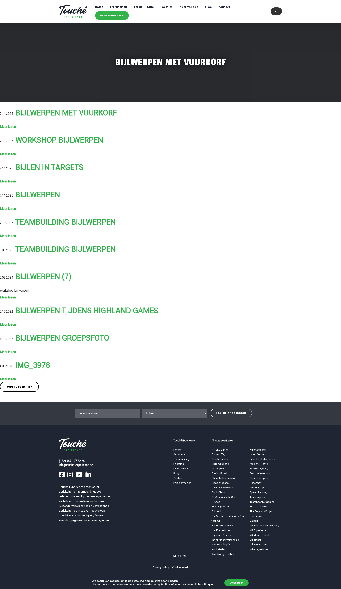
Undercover (256, 516)
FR (179, 556)
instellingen (205, 584)
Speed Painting (259, 492)
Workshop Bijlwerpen (59, 140)
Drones (216, 501)
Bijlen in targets (49, 167)
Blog (208, 7)
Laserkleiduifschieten (262, 459)
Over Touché (189, 7)
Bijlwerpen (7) (43, 276)
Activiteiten (118, 7)
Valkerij (254, 520)
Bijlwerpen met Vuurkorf (66, 112)
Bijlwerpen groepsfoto (62, 338)
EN (184, 556)
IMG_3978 (32, 365)
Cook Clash (218, 492)
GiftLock (217, 511)
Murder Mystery (259, 468)
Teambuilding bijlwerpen (65, 222)
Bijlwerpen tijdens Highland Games (86, 310)
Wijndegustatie (259, 549)
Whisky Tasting (259, 544)
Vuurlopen (256, 539)
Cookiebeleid (180, 567)
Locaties (167, 7)
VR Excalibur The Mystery (264, 525)
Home (99, 7)
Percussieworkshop (261, 473)
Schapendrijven (259, 478)
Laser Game (257, 454)
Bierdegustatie (220, 463)
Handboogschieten (223, 525)
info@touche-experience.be (76, 465)
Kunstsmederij (258, 449)
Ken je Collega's (221, 544)
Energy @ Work (221, 506)
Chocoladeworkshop (224, 478)
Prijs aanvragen (112, 15)
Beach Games (220, 459)
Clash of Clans (220, 482)
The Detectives (258, 506)
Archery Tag (218, 454)
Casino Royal (219, 473)
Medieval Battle (259, 463)
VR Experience (258, 530)
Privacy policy (161, 567)
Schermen (256, 482)
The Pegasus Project (262, 511)
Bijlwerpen (37, 194)
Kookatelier (218, 549)
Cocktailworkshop (222, 487)
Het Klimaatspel (221, 530)
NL (175, 556)
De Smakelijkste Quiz (224, 497)
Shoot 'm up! (257, 487)
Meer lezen (8, 127)
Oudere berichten (19, 386)
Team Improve (258, 497)
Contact (224, 7)
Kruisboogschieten (223, 554)
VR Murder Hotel (259, 535)
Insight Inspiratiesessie (225, 539)
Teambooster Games (262, 501)
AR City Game (220, 449)
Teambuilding (144, 7)
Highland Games (221, 535)
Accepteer (236, 583)
